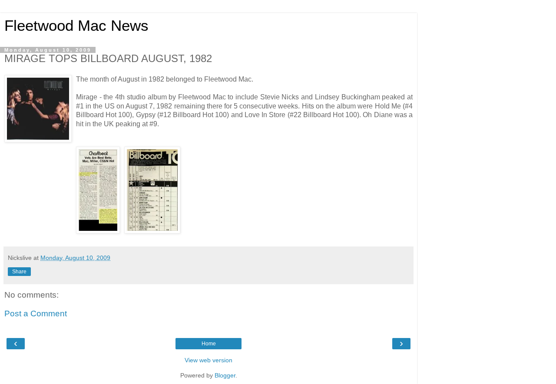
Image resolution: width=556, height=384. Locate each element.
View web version (208, 360)
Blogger (225, 375)
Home (209, 344)
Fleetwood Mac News (76, 25)
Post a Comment (35, 313)
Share (19, 272)
